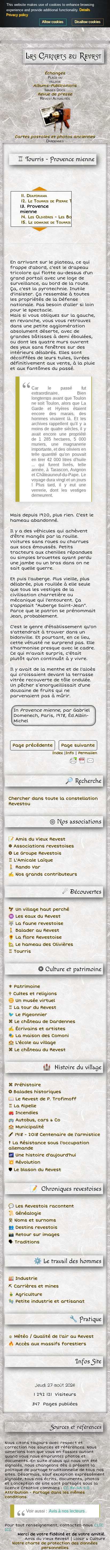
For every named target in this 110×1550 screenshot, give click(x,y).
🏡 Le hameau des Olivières (41, 944)
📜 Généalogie (25, 1213)
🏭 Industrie (23, 1278)
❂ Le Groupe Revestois (35, 853)
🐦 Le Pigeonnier (28, 1014)
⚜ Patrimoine (24, 986)
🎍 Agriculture (25, 1294)
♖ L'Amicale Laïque (31, 860)
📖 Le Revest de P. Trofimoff (42, 1099)
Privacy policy (17, 15)
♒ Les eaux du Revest (35, 916)
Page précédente (33, 745)
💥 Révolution (24, 1162)
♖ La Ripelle (22, 1106)
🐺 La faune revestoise (36, 923)
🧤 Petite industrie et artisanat (47, 1301)
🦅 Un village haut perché (39, 909)
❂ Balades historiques (35, 1091)
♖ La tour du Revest (32, 1007)
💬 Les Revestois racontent (41, 1206)
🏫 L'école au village (32, 1042)
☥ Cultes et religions (33, 993)
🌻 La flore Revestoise (35, 937)
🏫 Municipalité (26, 1127)
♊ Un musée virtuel (32, 1000)
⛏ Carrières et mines (34, 1286)
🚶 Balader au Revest (34, 930)
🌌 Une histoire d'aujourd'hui (42, 1155)
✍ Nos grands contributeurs (43, 874)
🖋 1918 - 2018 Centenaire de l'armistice (54, 1134)
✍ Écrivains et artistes (37, 1028)
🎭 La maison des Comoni (39, 1035)
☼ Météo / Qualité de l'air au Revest (51, 1336)
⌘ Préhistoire (25, 1085)
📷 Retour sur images (34, 1234)
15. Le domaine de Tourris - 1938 (53, 222)
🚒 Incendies (23, 1113)
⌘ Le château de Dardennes (42, 1021)
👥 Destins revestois (33, 1227)
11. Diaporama (34, 195)
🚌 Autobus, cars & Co (34, 1120)
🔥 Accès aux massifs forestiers (47, 1344)
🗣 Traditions (24, 1242)
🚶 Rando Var (24, 867)
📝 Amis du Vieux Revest (37, 839)
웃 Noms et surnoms (32, 1220)
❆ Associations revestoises (41, 846)
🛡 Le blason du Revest (35, 1169)
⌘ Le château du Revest (37, 1049)
